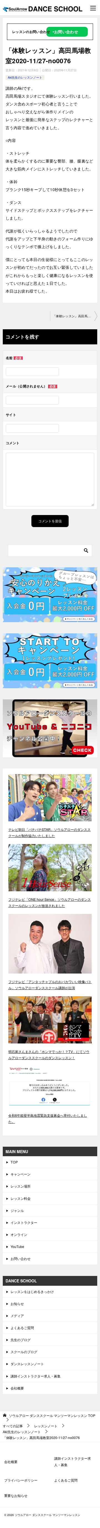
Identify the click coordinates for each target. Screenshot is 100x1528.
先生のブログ (21, 1339)
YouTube (17, 1246)
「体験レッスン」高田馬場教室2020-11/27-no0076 (75, 316)
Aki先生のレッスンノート (25, 77)
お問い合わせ (21, 1258)
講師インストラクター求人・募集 (36, 1376)
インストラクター (24, 1222)
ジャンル (17, 1210)
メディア (17, 1315)
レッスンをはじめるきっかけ (32, 1291)
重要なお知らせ (16, 1495)
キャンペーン (21, 1174)
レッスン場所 (21, 1186)
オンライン (19, 1234)
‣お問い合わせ (65, 31)
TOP (14, 1162)
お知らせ (17, 1303)
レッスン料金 (21, 1198)
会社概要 (17, 1388)
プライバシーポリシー (21, 1480)
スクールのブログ (24, 1351)
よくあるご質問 (22, 1327)
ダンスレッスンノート (27, 1363)
